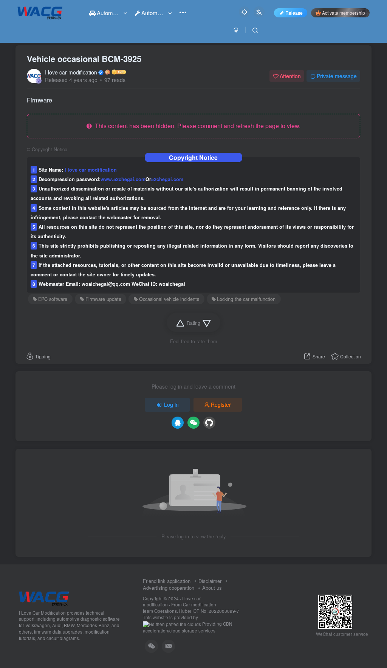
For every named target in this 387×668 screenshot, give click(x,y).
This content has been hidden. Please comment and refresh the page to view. (196, 125)
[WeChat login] (193, 423)
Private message (337, 76)
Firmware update (103, 299)
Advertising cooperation (168, 587)
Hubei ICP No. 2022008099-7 (209, 611)
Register (221, 404)
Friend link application (166, 580)
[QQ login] (178, 423)
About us (212, 587)
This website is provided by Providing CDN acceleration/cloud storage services (187, 624)
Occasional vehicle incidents (169, 299)
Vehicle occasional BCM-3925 (84, 59)
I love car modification (71, 72)
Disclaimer (209, 580)
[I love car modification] (44, 597)
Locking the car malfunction (246, 299)
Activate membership (343, 12)
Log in (171, 404)
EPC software (52, 299)
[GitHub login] (209, 423)
